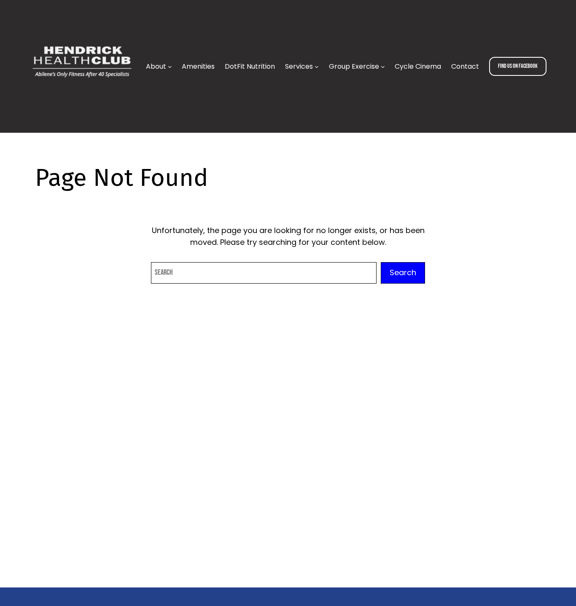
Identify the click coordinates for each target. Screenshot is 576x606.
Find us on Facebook (518, 66)
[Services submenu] (317, 66)
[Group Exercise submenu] (383, 66)
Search (403, 272)
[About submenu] (170, 66)
